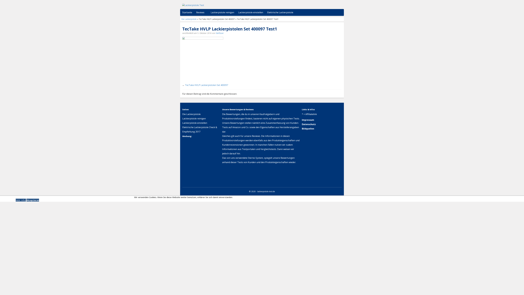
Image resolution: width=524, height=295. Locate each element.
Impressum (308, 119)
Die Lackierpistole (189, 19)
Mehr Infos (21, 200)
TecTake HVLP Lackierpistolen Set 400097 (206, 85)
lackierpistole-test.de (266, 191)
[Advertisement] (199, 165)
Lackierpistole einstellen (194, 122)
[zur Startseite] (215, 5)
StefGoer (220, 33)
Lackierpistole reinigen (194, 118)
